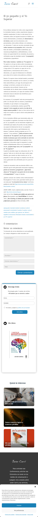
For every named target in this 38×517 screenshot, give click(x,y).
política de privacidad (24, 307)
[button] (35, 487)
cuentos (20, 210)
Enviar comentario (25, 272)
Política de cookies (10, 514)
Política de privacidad (20, 514)
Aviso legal (30, 514)
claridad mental (14, 208)
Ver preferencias (19, 510)
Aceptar (19, 505)
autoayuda (6, 208)
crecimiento (13, 210)
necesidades (29, 214)
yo (4, 217)
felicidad (18, 214)
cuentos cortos (27, 210)
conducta (22, 208)
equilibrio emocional (9, 214)
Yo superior (9, 217)
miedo (23, 214)
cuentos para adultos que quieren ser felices (16, 212)
